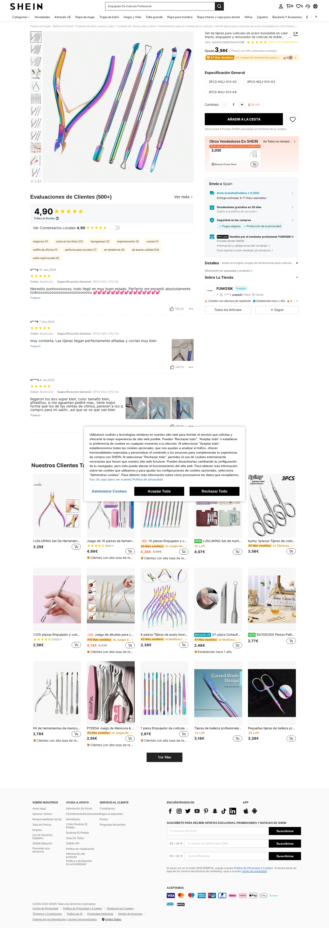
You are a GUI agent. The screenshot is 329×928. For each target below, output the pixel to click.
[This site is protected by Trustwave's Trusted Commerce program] (170, 904)
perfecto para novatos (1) (80, 249)
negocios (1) (40, 241)
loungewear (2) (100, 241)
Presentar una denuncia (41, 850)
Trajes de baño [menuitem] (109, 17)
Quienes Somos (42, 814)
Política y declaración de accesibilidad (79, 862)
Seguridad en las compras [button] (234, 220)
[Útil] (171, 309)
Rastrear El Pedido (77, 832)
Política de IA (75, 913)
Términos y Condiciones (47, 913)
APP (245, 802)
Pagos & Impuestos (111, 814)
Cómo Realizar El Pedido (77, 826)
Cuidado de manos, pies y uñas (136, 26)
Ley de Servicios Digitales (42, 836)
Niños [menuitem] (248, 17)
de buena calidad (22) (145, 249)
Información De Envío (79, 808)
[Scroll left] (310, 17)
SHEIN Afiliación (42, 843)
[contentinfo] (234, 895)
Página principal (40, 26)
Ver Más (164, 757)
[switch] (116, 228)
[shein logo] (26, 6)
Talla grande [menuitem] (154, 17)
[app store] (246, 813)
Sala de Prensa (41, 824)
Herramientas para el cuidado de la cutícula (185, 26)
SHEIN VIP (72, 843)
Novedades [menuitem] (42, 17)
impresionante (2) (128, 241)
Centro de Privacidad (45, 908)
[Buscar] (219, 6)
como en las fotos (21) (69, 241)
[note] (111, 558)
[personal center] (281, 6)
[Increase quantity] (242, 104)
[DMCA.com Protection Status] (181, 904)
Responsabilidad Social (47, 819)
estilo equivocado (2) (46, 258)
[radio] (222, 82)
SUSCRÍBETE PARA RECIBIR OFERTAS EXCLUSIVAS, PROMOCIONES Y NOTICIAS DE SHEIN (226, 823)
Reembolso (73, 819)
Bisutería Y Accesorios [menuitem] (287, 17)
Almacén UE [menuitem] (62, 17)
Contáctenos (107, 808)
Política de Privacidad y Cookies (253, 868)
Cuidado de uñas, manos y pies (94, 26)
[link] (289, 6)
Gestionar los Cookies (120, 908)
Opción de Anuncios (130, 913)
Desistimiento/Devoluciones (83, 814)
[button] (307, 6)
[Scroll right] (316, 17)
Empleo (37, 830)
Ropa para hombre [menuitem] (179, 17)
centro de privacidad (254, 871)
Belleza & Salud (63, 26)
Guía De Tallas (75, 838)
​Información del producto (75, 855)
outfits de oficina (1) (45, 249)
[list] (202, 811)
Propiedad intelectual (100, 913)
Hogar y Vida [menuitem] (132, 17)
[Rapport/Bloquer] (191, 309)
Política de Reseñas (44, 218)
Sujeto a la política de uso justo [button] (236, 211)
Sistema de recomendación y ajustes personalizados (64, 919)
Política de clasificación (80, 848)
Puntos (104, 819)
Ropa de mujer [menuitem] (85, 17)
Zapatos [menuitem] (262, 17)
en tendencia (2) (114, 249)
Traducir (35, 297)
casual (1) (152, 241)
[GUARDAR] (293, 119)
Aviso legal (39, 808)
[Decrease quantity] (225, 104)
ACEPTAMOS (175, 888)
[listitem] (234, 157)
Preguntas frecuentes (113, 824)
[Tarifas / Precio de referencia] (229, 50)
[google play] (254, 813)
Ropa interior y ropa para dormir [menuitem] (218, 17)
